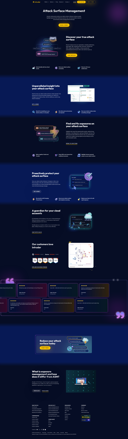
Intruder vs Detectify (35, 426)
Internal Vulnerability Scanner (53, 408)
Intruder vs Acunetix (35, 422)
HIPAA (49, 426)
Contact (82, 408)
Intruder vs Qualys (35, 421)
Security (58, 432)
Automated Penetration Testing (53, 416)
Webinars (66, 417)
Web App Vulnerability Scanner (53, 412)
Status (55, 432)
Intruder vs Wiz (34, 417)
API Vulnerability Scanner (52, 414)
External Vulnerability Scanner (53, 407)
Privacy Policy (44, 432)
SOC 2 (49, 421)
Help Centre (67, 410)
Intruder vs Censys (35, 424)
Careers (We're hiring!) (85, 412)
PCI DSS (49, 424)
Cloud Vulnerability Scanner (53, 410)
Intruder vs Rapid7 (35, 419)
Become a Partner (84, 410)
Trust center (62, 432)
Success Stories (67, 414)
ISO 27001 (50, 422)
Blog (65, 412)
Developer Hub (67, 407)
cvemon (66, 419)
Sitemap (66, 432)
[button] (46, 2)
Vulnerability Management (36, 408)
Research (66, 416)
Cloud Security (34, 407)
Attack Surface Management (37, 410)
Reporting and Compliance (36, 412)
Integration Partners (68, 408)
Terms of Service (49, 432)
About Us (82, 407)
